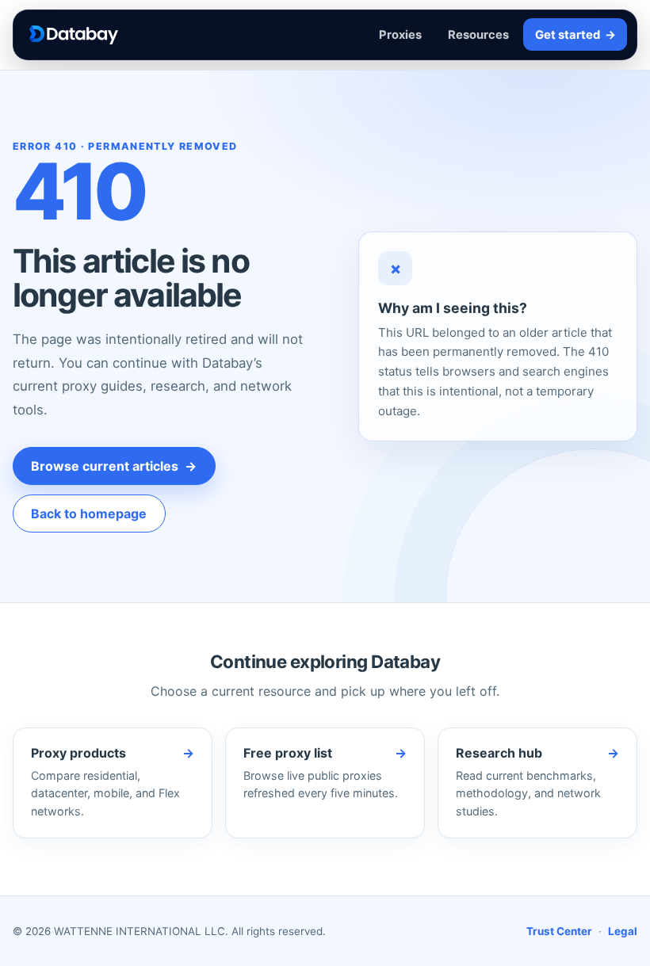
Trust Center (559, 931)
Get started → (575, 35)
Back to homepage (89, 513)
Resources (478, 35)
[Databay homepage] (73, 34)
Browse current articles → (114, 466)
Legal (622, 931)
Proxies (400, 35)
